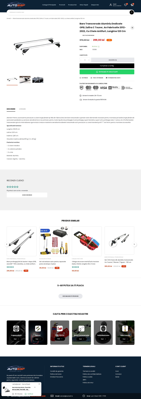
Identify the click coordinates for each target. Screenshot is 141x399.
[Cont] (111, 4)
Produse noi (72, 5)
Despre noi (95, 5)
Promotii (62, 5)
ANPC (84, 380)
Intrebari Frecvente (56, 377)
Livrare (22, 109)
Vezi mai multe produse (70, 296)
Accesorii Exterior (45, 259)
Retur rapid (84, 5)
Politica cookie (87, 377)
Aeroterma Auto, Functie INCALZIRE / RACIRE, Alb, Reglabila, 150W (21, 388)
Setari (117, 377)
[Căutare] (132, 12)
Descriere (11, 109)
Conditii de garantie (56, 371)
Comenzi (118, 374)
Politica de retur (88, 383)
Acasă (9, 18)
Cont (117, 371)
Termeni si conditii (89, 371)
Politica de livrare (55, 374)
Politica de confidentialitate (92, 374)
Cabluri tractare (77, 259)
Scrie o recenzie (27, 195)
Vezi (15, 339)
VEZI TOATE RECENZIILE (88, 35)
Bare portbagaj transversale (16, 259)
